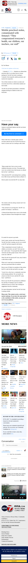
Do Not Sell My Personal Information (11, 522)
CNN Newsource (6, 53)
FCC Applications (20, 520)
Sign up (23, 439)
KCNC (10, 71)
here (12, 433)
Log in (20, 439)
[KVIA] (10, 10)
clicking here (13, 429)
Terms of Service (6, 516)
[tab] (6, 450)
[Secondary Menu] (4, 10)
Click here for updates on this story (10, 68)
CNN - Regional (16, 303)
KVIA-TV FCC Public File (8, 520)
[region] (14, 460)
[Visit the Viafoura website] (23, 480)
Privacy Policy (14, 516)
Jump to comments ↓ (7, 309)
